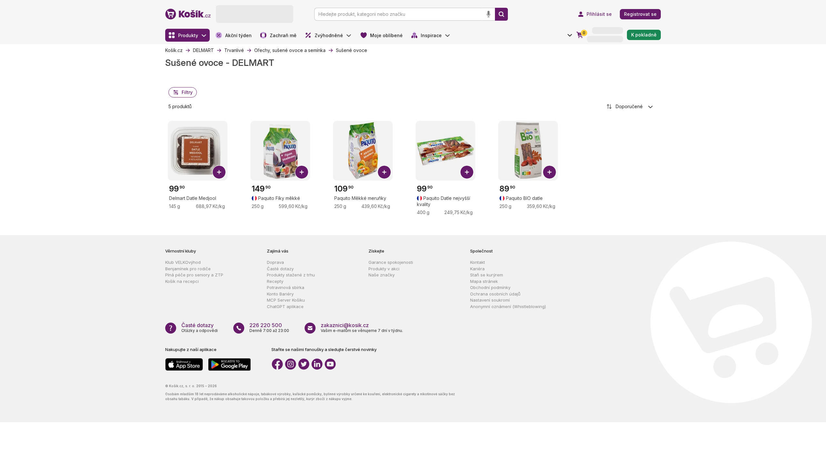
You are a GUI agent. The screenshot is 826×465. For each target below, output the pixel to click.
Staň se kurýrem (486, 274)
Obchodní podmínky (490, 287)
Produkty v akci (383, 268)
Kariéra (477, 268)
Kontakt (477, 262)
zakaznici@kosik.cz (345, 325)
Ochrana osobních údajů (495, 293)
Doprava (275, 262)
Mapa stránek (484, 281)
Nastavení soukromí (490, 300)
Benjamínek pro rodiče (188, 268)
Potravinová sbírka (285, 287)
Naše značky (381, 274)
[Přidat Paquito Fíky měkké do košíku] (301, 172)
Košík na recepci (182, 281)
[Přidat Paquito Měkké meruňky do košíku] (384, 172)
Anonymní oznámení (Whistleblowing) (508, 306)
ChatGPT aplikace (285, 306)
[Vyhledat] (501, 14)
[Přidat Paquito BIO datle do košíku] (549, 172)
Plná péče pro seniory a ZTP (194, 274)
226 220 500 (265, 325)
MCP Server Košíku (286, 300)
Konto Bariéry (280, 293)
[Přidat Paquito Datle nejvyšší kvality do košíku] (466, 172)
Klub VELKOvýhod (183, 262)
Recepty (275, 281)
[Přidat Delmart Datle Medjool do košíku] (219, 172)
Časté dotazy (280, 268)
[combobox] (630, 106)
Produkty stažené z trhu (291, 274)
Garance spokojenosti (390, 262)
